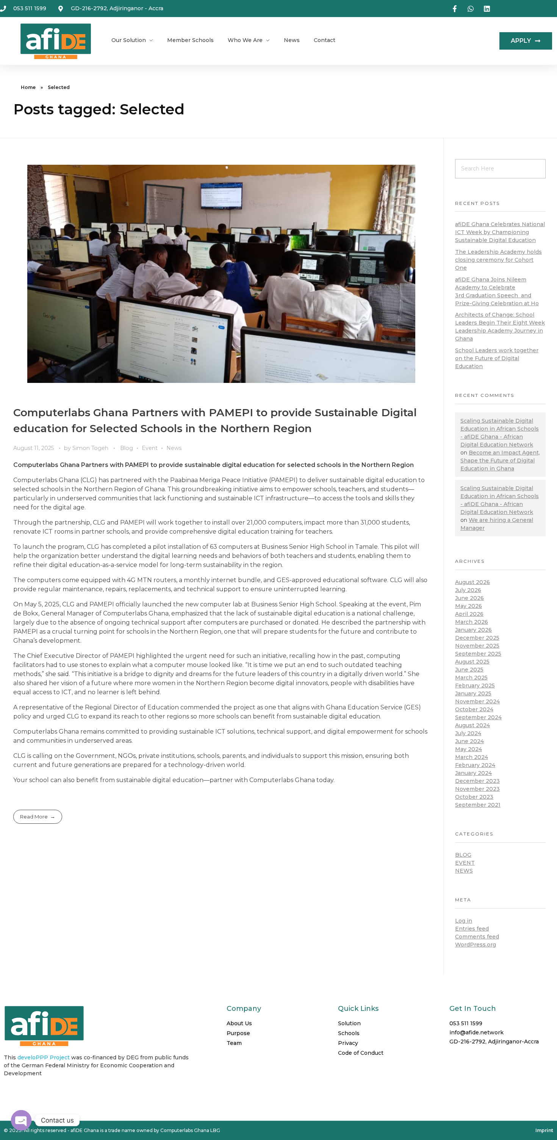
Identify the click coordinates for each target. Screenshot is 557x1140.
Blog (126, 448)
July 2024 (468, 733)
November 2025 (477, 645)
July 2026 (468, 590)
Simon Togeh (91, 448)
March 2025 (471, 677)
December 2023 (477, 781)
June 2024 (469, 741)
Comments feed (477, 936)
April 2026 (469, 614)
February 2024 (475, 765)
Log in (463, 920)
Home (28, 87)
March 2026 (471, 621)
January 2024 (473, 773)
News (173, 448)
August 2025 (472, 661)
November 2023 (477, 789)
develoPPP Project (43, 1057)
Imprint (544, 1130)
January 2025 (473, 693)
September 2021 (478, 804)
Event (150, 448)
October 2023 (474, 796)
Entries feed (472, 928)
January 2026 (473, 629)
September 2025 (478, 653)
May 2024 (468, 749)
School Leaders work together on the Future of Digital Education (496, 358)
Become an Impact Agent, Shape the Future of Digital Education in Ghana (500, 460)
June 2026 (469, 598)
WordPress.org (475, 944)
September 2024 (478, 717)
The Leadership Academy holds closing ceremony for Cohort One (498, 259)
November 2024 (477, 701)
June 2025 (469, 669)
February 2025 (475, 685)
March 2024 (471, 757)
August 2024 (472, 725)
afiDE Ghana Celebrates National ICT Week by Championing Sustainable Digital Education (500, 232)
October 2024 (474, 709)
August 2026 (472, 582)
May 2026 (468, 606)
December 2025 (477, 637)
